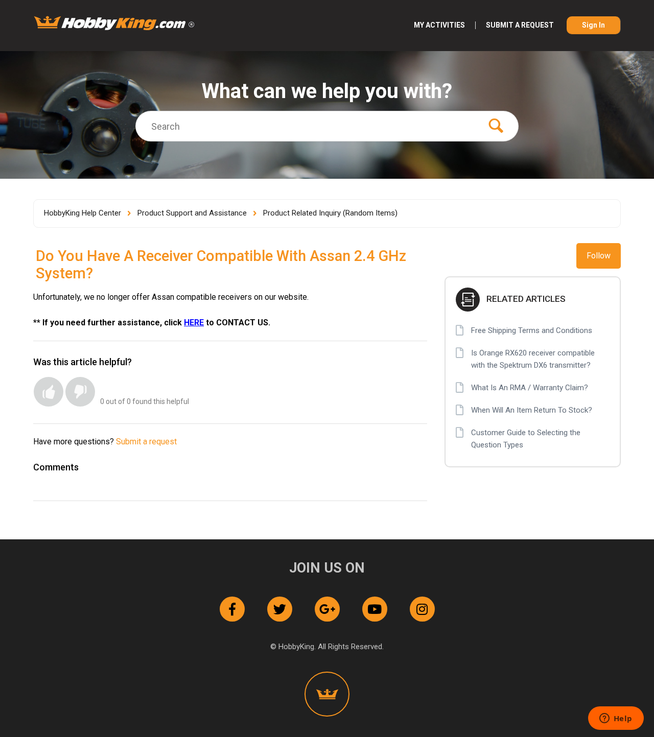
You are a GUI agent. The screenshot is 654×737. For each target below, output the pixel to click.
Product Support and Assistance (192, 213)
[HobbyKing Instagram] (422, 609)
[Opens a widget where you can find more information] (616, 719)
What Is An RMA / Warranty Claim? (529, 387)
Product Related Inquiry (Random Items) (330, 213)
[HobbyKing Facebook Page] (232, 609)
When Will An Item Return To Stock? (531, 410)
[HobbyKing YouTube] (374, 609)
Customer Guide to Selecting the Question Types (525, 438)
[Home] (114, 23)
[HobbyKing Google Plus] (327, 609)
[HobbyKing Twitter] (279, 609)
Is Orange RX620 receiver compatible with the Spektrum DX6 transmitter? (533, 359)
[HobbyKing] (327, 694)
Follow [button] (599, 255)
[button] (48, 392)
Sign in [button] (593, 25)
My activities (439, 25)
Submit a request (520, 25)
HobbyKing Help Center (82, 213)
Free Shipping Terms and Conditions (531, 330)
